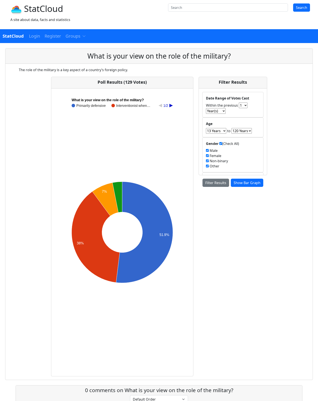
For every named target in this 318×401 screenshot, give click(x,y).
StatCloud (43, 8)
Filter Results (215, 182)
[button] (76, 36)
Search (301, 7)
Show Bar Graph (247, 182)
